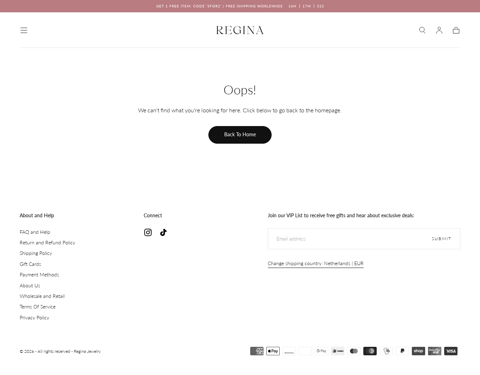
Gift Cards (30, 264)
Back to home (240, 134)
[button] (24, 30)
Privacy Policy (34, 317)
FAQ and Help (35, 232)
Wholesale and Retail (42, 296)
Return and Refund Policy (47, 242)
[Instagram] (148, 232)
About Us (30, 285)
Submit (442, 238)
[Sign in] (439, 30)
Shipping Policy (36, 253)
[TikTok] (163, 232)
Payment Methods (39, 274)
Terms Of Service (38, 307)
